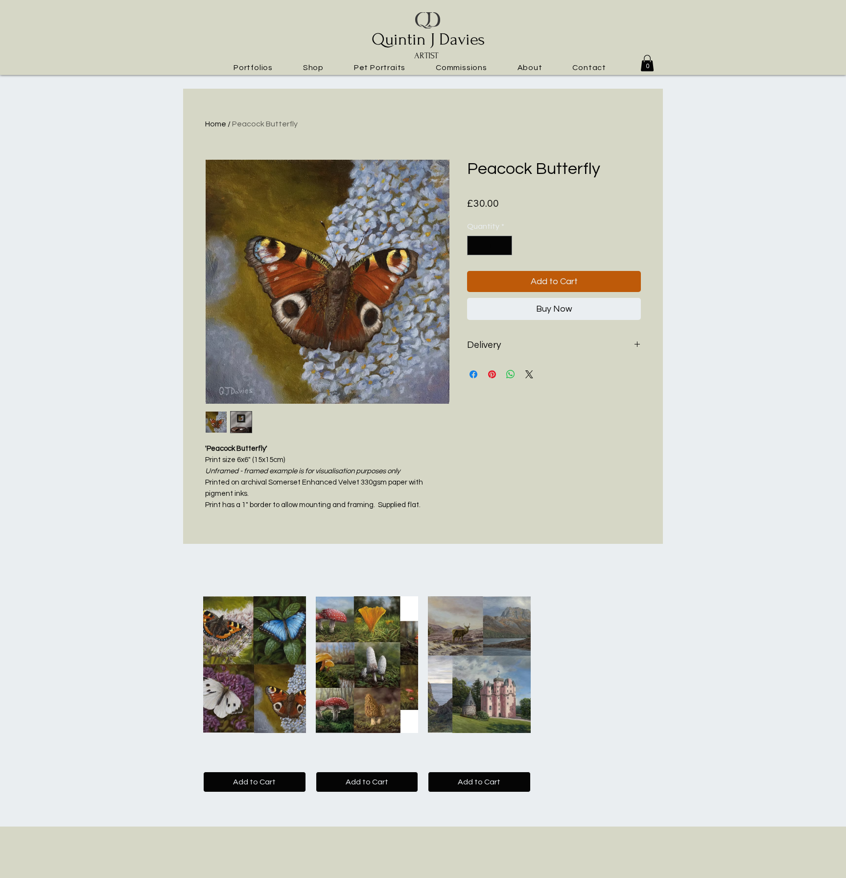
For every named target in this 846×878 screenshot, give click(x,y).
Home (215, 124)
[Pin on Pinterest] (492, 374)
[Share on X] (529, 374)
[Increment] (504, 245)
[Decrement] (475, 245)
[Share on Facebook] (473, 374)
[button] (253, 67)
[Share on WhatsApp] (511, 374)
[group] (423, 694)
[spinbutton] (489, 245)
